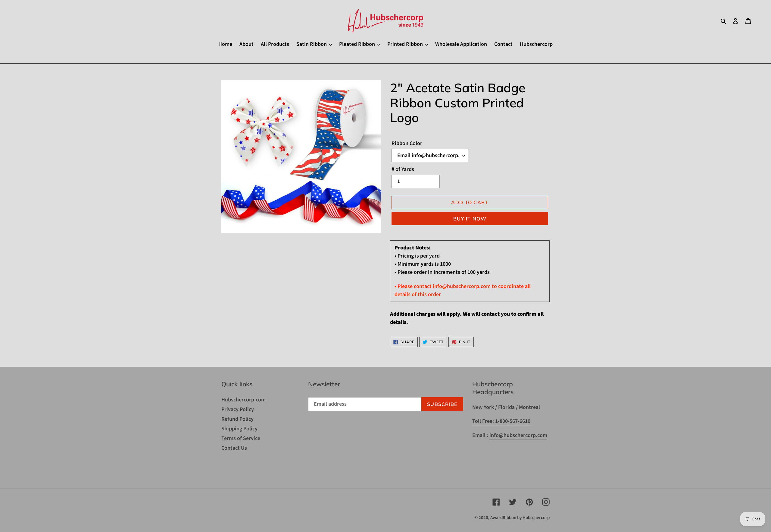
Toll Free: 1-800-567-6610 (501, 421)
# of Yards (403, 169)
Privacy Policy (237, 409)
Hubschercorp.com (243, 400)
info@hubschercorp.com (518, 435)
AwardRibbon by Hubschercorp (520, 518)
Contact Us (234, 448)
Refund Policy (237, 419)
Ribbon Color (407, 143)
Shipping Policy (239, 428)
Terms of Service (240, 438)
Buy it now (469, 219)
